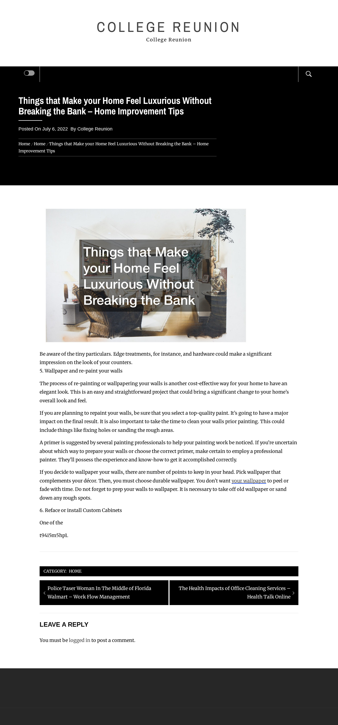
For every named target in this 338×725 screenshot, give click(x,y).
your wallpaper (249, 481)
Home (75, 571)
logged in (79, 640)
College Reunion (169, 26)
